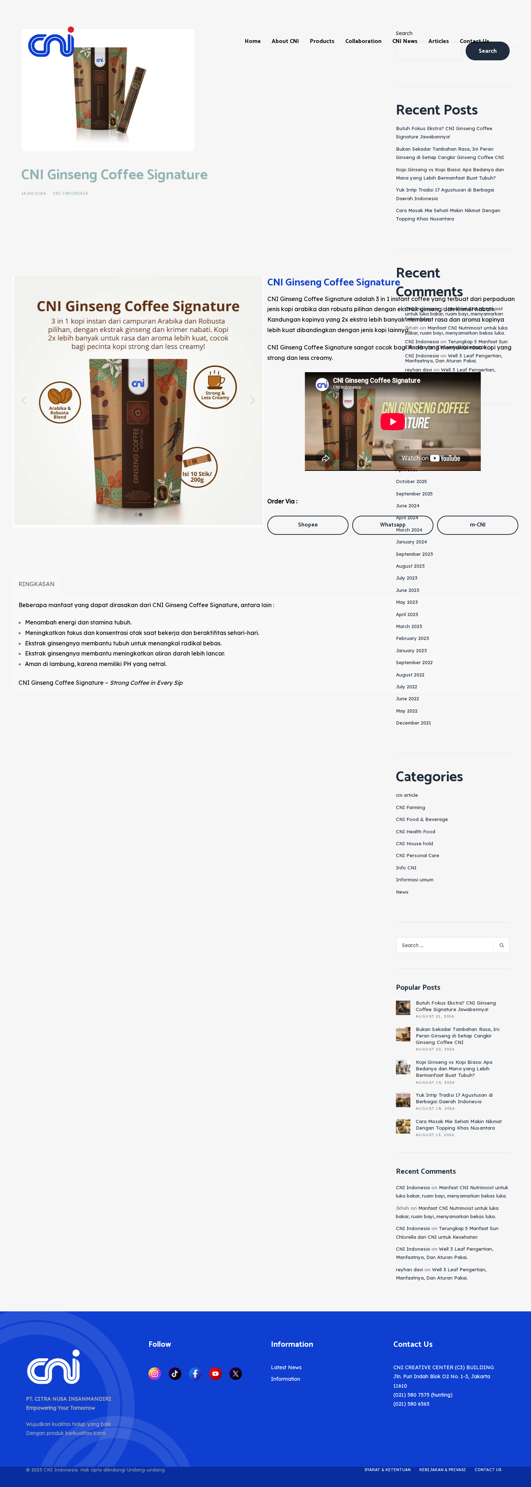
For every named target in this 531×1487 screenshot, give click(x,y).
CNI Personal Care (417, 855)
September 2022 (414, 662)
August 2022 (410, 675)
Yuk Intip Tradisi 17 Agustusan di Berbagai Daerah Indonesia (454, 1098)
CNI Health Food (415, 831)
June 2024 (407, 505)
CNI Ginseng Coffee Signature (114, 175)
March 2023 (409, 626)
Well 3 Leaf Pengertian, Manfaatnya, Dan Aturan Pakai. (453, 358)
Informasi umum (414, 879)
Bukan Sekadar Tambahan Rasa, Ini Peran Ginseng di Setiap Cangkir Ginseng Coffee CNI (458, 1035)
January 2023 (411, 650)
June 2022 (407, 698)
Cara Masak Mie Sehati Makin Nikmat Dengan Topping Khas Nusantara (459, 1124)
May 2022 (407, 711)
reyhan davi (418, 370)
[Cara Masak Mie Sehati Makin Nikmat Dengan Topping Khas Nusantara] (403, 1126)
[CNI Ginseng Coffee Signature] (108, 89)
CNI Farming (410, 807)
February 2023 (412, 638)
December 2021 (413, 723)
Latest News (286, 1367)
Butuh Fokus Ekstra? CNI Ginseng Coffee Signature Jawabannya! (456, 1006)
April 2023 (407, 614)
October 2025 (411, 481)
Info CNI (406, 868)
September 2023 (414, 554)
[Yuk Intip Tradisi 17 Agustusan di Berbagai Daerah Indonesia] (403, 1100)
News (402, 892)
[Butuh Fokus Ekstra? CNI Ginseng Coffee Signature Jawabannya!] (403, 1008)
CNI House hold (414, 843)
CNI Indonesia (70, 193)
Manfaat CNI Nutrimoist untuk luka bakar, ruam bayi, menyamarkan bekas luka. (454, 314)
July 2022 (406, 686)
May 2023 (407, 602)
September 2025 (414, 494)
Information (285, 1379)
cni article (407, 795)
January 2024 (411, 542)
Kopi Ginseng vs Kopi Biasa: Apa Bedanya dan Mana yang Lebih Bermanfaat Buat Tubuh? (454, 1068)
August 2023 (410, 566)
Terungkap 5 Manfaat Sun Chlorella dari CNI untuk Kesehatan (456, 344)
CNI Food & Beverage (422, 819)
